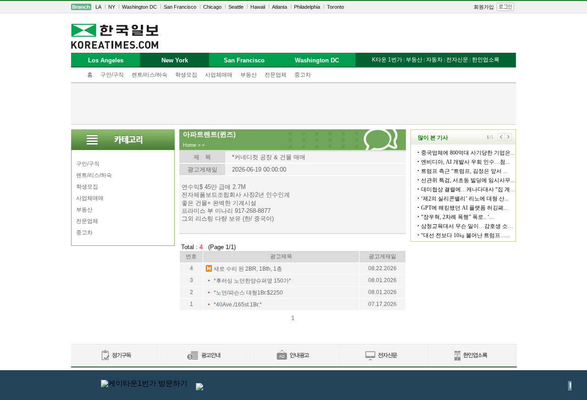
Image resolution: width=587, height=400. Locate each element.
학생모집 (186, 75)
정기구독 (115, 355)
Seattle (236, 7)
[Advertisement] (293, 103)
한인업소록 (485, 59)
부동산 (248, 75)
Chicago (212, 7)
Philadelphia (307, 7)
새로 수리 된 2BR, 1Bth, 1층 (248, 269)
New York (174, 60)
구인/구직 (112, 75)
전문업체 (276, 75)
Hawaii (257, 7)
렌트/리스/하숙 (149, 75)
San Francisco (180, 7)
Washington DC (139, 7)
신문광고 (204, 355)
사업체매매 (219, 75)
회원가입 (484, 7)
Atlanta (279, 7)
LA (98, 7)
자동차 (434, 59)
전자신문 (457, 59)
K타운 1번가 (387, 59)
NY (111, 7)
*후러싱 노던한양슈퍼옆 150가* (252, 281)
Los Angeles (105, 60)
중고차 (302, 75)
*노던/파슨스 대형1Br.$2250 (248, 292)
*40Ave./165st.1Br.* (238, 304)
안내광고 (293, 355)
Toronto (335, 7)
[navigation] (293, 7)
